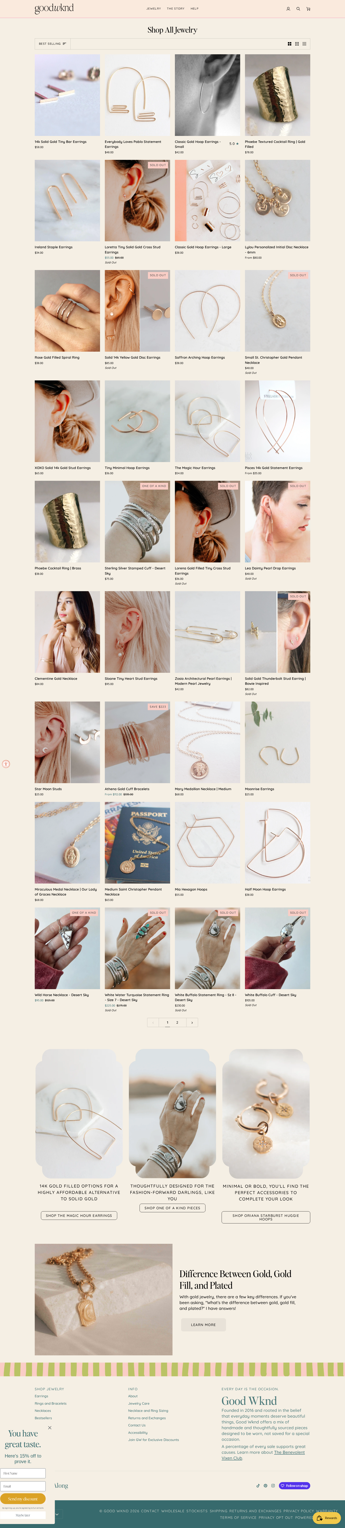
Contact (150, 1511)
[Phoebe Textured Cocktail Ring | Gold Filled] (277, 95)
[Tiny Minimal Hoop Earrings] (137, 421)
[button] (153, 9)
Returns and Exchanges (147, 1418)
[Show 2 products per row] (289, 44)
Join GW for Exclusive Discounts (153, 1440)
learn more (203, 1324)
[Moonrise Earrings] (277, 742)
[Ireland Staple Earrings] (67, 200)
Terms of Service (238, 1517)
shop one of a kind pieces (172, 1208)
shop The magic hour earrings (79, 1215)
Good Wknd (116, 1511)
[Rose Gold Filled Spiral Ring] (67, 311)
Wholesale (172, 1511)
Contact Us (137, 1425)
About (133, 1396)
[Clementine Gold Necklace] (67, 632)
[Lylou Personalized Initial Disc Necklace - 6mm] (277, 200)
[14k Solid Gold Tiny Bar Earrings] (67, 95)
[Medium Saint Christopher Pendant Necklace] (137, 843)
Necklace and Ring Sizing (148, 1410)
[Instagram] (273, 1485)
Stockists (197, 1511)
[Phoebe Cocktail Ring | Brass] (67, 521)
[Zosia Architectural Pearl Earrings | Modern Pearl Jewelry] (207, 632)
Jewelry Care (139, 1403)
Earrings (41, 1396)
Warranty (327, 1511)
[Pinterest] (265, 1485)
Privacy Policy (299, 1511)
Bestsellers (43, 1418)
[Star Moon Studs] (67, 742)
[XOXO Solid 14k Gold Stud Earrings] (67, 421)
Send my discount (36, 1499)
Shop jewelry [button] (49, 1389)
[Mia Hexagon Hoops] (207, 843)
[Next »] (192, 1022)
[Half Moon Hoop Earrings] (277, 843)
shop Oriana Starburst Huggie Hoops (266, 1217)
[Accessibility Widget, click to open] (6, 764)
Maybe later (36, 1515)
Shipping (219, 1511)
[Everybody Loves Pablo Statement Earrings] (137, 95)
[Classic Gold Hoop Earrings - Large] (207, 200)
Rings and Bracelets (50, 1403)
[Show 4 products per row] (305, 44)
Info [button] (133, 1389)
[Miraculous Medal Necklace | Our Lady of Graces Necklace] (67, 843)
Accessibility (138, 1432)
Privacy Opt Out (276, 1517)
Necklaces (43, 1410)
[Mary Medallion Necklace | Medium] (207, 742)
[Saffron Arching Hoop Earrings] (207, 311)
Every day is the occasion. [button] (250, 1389)
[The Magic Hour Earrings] (207, 421)
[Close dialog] (62, 1427)
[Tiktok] (258, 1485)
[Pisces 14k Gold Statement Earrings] (277, 421)
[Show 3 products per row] (297, 44)
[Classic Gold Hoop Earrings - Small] (207, 95)
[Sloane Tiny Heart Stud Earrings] (137, 632)
